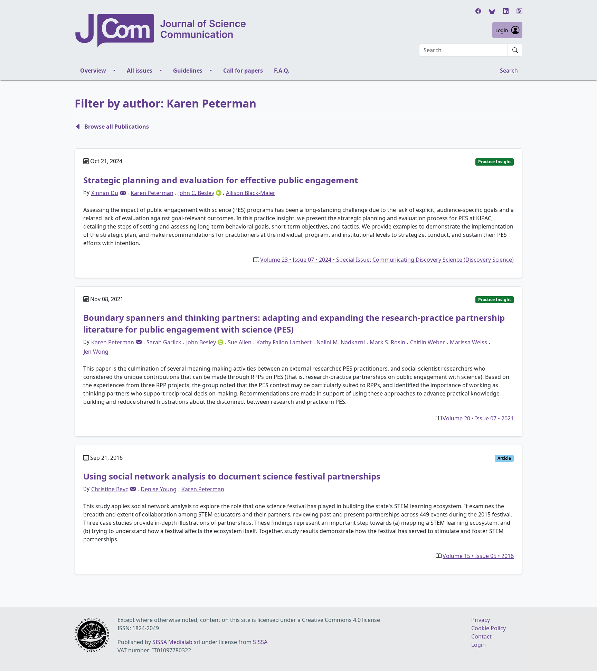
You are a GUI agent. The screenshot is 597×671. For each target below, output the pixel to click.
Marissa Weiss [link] (468, 342)
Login (501, 30)
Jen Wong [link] (96, 351)
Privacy (480, 620)
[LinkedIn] (506, 11)
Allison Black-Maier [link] (250, 193)
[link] (123, 192)
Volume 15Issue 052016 (478, 556)
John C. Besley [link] (196, 193)
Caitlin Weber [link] (427, 342)
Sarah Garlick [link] (163, 342)
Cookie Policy (488, 628)
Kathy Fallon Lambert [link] (284, 342)
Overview (93, 70)
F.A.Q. (282, 70)
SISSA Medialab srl (176, 642)
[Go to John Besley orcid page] (221, 341)
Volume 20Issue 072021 (478, 418)
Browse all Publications (116, 126)
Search (509, 70)
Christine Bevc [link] (109, 489)
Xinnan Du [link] (104, 193)
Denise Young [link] (159, 489)
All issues (139, 70)
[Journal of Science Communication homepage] (161, 30)
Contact (481, 636)
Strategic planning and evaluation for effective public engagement (220, 180)
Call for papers (243, 70)
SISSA (260, 642)
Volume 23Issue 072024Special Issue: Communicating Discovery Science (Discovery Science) (387, 259)
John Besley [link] (201, 342)
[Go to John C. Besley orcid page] (219, 192)
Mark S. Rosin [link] (387, 342)
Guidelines (187, 70)
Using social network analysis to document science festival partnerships (231, 476)
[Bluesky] (492, 11)
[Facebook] (478, 11)
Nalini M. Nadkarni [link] (340, 342)
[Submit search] (515, 50)
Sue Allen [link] (240, 342)
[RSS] (519, 11)
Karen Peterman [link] (152, 193)
